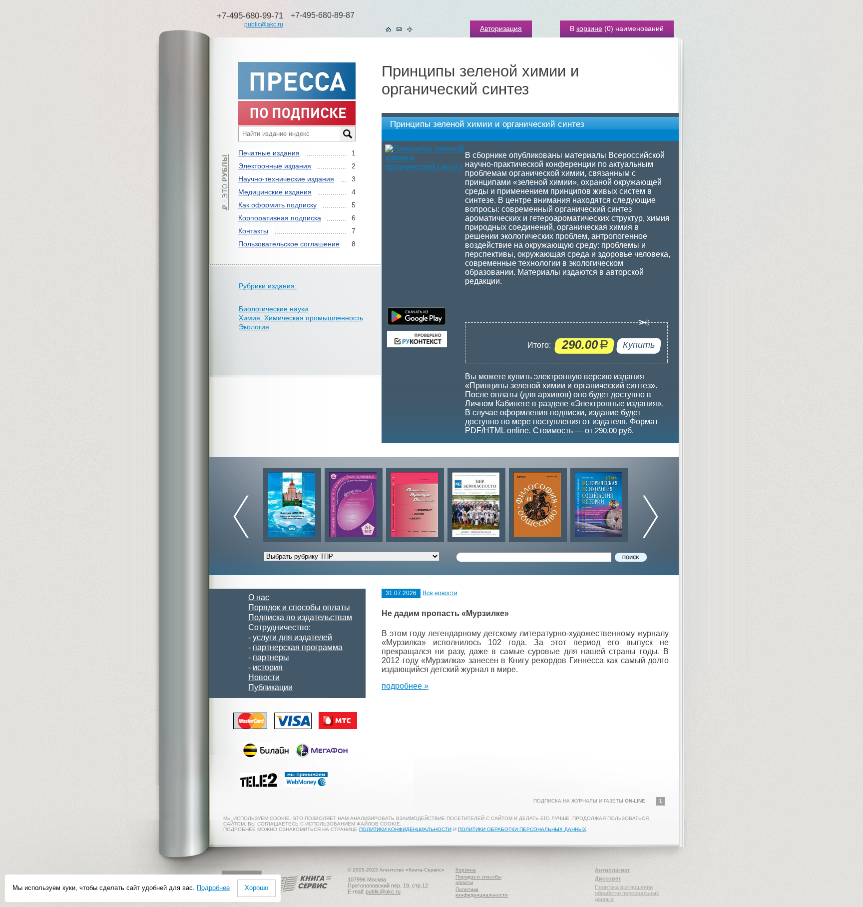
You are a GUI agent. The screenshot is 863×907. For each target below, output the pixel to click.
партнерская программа (298, 647)
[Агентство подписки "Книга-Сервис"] (302, 897)
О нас (258, 597)
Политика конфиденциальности (481, 892)
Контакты (253, 231)
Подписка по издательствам (300, 617)
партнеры (271, 657)
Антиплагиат (612, 870)
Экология (254, 327)
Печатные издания (269, 153)
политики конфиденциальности (405, 829)
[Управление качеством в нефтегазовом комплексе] (292, 502)
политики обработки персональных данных (522, 829)
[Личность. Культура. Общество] (354, 502)
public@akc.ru (263, 24)
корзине (589, 28)
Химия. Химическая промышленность (301, 318)
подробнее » (405, 686)
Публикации (270, 687)
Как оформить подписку (277, 205)
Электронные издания (274, 166)
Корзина (465, 870)
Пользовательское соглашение (289, 244)
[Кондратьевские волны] (599, 502)
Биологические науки (273, 309)
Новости (264, 677)
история (268, 667)
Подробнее (213, 888)
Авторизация (501, 28)
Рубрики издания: (268, 286)
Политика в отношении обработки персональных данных (627, 893)
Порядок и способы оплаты (299, 607)
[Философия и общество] (476, 502)
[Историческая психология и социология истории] (538, 502)
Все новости (440, 593)
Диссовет (608, 879)
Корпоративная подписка (279, 218)
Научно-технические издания (286, 179)
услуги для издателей (292, 637)
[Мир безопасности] (415, 502)
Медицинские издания (275, 192)
